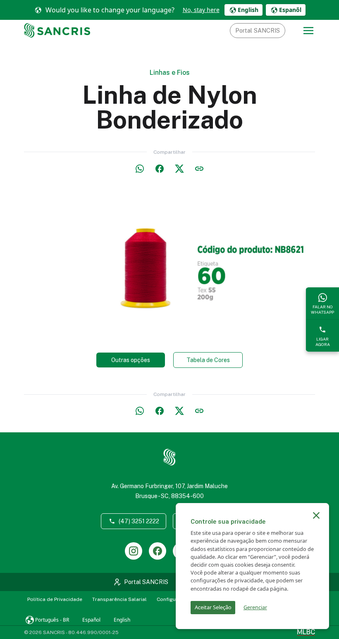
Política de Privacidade (54, 599)
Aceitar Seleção (213, 607)
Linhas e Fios (170, 72)
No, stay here (201, 10)
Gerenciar (255, 607)
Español (91, 619)
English (122, 619)
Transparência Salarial (119, 599)
